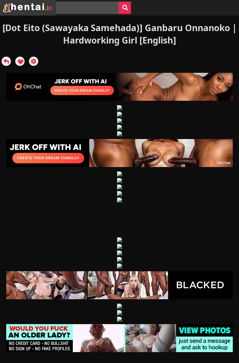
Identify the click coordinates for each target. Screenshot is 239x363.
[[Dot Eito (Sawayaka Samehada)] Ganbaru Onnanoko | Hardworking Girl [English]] (6, 61)
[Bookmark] (20, 61)
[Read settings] (33, 61)
